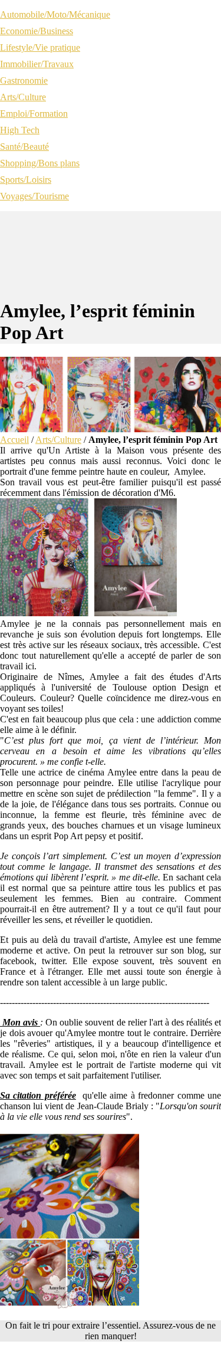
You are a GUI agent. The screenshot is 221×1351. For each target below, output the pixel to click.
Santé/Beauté (24, 147)
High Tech (19, 130)
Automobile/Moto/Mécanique (55, 14)
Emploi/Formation (34, 114)
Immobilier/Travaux (37, 64)
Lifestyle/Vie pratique (40, 47)
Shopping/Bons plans (40, 163)
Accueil (14, 440)
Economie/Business (36, 31)
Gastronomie (24, 80)
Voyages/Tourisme (34, 196)
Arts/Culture (23, 97)
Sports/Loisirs (25, 180)
